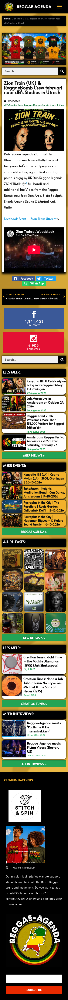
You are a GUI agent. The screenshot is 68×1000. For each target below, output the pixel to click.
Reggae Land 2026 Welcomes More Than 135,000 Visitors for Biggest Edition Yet (45, 421)
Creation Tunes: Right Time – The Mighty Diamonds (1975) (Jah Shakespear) (42, 661)
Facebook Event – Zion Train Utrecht (30, 218)
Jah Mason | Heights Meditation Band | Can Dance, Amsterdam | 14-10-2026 (44, 492)
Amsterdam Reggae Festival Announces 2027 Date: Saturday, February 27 (46, 441)
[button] (59, 6)
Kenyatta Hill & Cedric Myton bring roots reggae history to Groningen (46, 385)
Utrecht (54, 105)
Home (7, 18)
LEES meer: (12, 647)
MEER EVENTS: (14, 465)
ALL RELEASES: (14, 541)
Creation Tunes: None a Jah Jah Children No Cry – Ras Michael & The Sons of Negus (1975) (43, 684)
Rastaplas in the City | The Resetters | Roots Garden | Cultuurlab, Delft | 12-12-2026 (44, 506)
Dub (20, 105)
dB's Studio (10, 105)
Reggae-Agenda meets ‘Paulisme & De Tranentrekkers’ (44, 727)
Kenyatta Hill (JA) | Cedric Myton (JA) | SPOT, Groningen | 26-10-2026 (44, 478)
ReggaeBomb (41, 105)
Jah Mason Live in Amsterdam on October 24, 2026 (45, 402)
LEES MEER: (12, 372)
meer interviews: (18, 713)
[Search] (62, 71)
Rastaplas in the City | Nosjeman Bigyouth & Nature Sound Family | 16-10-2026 (43, 520)
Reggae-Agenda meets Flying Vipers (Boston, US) (44, 747)
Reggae (27, 105)
